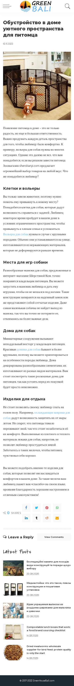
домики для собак (28, 349)
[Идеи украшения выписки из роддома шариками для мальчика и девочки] (13, 610)
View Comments (54, 537)
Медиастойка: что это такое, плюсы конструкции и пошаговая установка (49, 586)
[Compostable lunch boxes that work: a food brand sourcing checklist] (13, 631)
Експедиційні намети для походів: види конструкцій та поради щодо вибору (49, 565)
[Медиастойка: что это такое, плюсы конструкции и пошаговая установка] (13, 589)
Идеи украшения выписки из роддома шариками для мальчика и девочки (49, 608)
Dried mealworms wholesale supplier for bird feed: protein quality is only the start (49, 650)
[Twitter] (36, 508)
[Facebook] (26, 508)
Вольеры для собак (15, 234)
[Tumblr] (36, 518)
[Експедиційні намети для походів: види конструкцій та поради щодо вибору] (13, 568)
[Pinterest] (47, 508)
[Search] (66, 6)
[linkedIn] (26, 518)
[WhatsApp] (57, 508)
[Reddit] (47, 518)
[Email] (57, 518)
